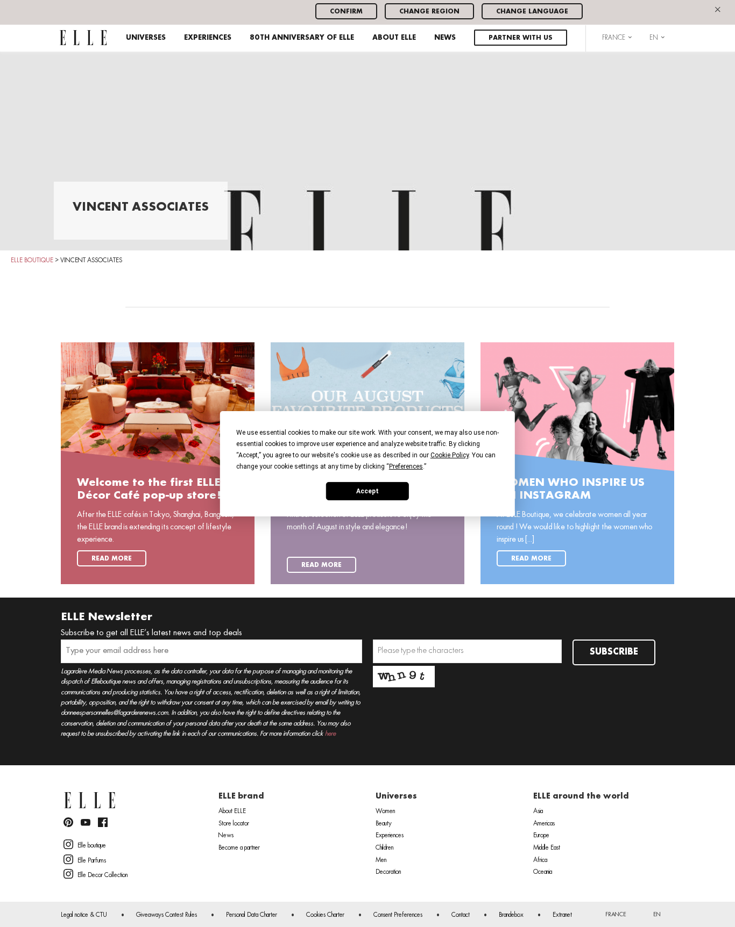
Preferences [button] (406, 466)
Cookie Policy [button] (449, 454)
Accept (367, 490)
